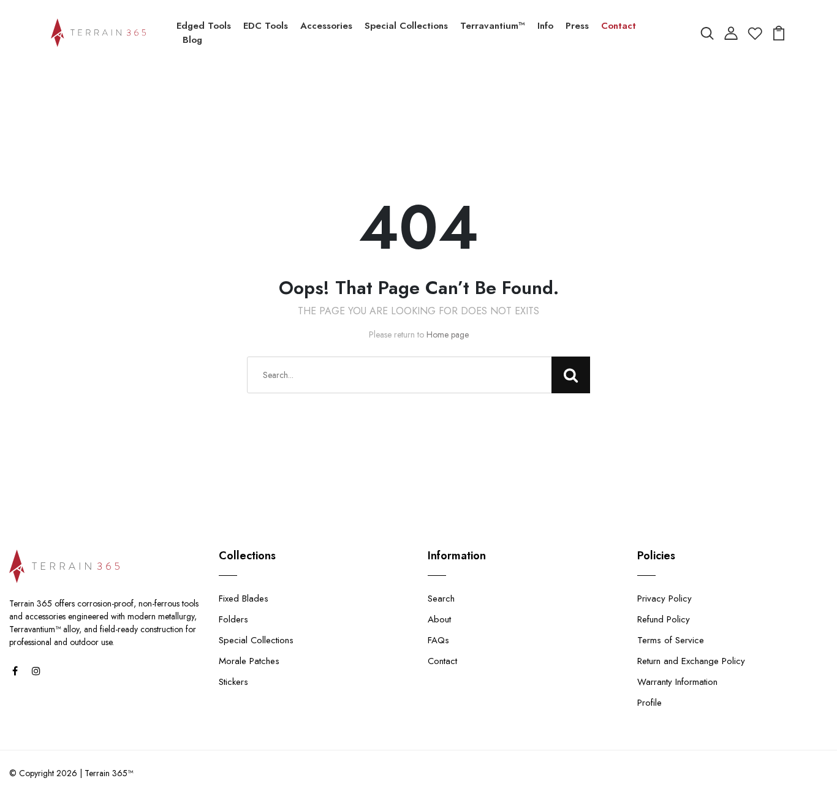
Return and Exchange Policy (691, 661)
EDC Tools (265, 25)
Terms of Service (670, 640)
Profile (649, 702)
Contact (618, 25)
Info (545, 25)
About (439, 619)
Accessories (326, 25)
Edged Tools (203, 25)
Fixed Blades (243, 598)
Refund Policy (663, 619)
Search (441, 598)
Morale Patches (249, 661)
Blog (192, 40)
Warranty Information (677, 682)
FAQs (438, 640)
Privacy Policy (664, 598)
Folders (233, 619)
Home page (447, 334)
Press (577, 25)
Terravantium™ (492, 25)
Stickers (233, 682)
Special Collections (406, 25)
